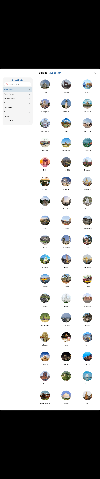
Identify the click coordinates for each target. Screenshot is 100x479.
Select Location (8, 89)
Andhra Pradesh (9, 94)
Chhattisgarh (8, 107)
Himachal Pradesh (9, 121)
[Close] (95, 73)
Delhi (5, 112)
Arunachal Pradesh (9, 98)
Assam (6, 103)
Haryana (6, 116)
